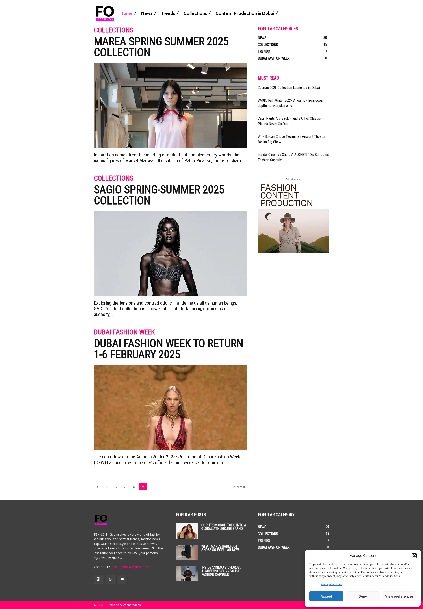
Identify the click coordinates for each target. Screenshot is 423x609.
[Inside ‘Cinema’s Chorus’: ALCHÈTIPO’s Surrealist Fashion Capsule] (187, 573)
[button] (414, 555)
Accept (326, 596)
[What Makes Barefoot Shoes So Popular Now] (187, 552)
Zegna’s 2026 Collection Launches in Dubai (289, 87)
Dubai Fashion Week (124, 332)
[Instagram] (98, 579)
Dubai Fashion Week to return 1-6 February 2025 (168, 349)
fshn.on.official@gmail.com (130, 567)
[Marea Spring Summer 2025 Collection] (170, 105)
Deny (363, 596)
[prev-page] (97, 486)
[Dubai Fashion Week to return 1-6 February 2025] (170, 407)
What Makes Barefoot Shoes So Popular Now (220, 548)
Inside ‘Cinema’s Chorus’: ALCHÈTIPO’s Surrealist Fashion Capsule (221, 571)
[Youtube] (122, 579)
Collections (113, 30)
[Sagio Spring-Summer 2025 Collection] (170, 253)
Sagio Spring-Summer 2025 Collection (159, 195)
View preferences (399, 596)
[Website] (110, 579)
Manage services (331, 584)
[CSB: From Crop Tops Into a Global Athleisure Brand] (187, 531)
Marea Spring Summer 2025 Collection (161, 47)
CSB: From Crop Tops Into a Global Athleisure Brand (223, 527)
